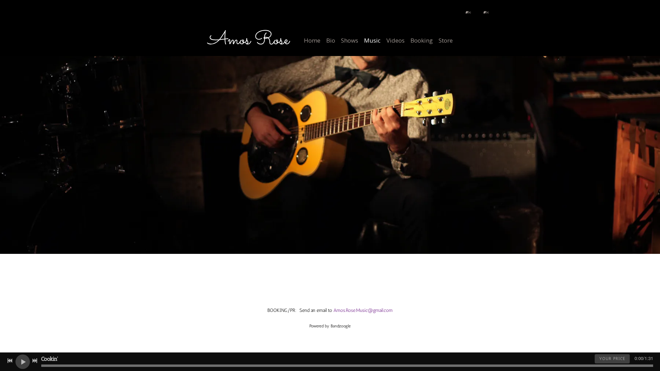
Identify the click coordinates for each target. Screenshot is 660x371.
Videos (395, 40)
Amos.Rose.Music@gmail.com (363, 310)
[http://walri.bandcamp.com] (468, 12)
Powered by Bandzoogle (330, 326)
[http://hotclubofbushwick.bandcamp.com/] (486, 12)
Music (372, 40)
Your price (612, 358)
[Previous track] (10, 361)
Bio (330, 40)
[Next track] (35, 361)
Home (312, 40)
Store (446, 40)
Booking (421, 40)
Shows (349, 40)
